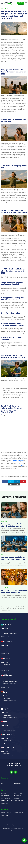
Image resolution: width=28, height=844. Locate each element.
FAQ (15, 781)
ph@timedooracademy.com (10, 683)
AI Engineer (16, 798)
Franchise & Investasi (6, 812)
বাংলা (17, 825)
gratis (22, 465)
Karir (2, 783)
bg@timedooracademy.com (10, 743)
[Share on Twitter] (11, 481)
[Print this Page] (17, 484)
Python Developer (5, 795)
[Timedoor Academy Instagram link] (11, 772)
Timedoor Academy (17, 460)
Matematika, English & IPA (20, 800)
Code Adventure (18, 793)
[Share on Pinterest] (23, 481)
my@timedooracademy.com (10, 667)
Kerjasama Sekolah (18, 812)
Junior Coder (4, 793)
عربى (21, 825)
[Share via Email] (11, 484)
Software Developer (5, 798)
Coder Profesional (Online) (7, 800)
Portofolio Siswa (4, 803)
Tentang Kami (4, 781)
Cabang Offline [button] (5, 637)
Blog (7, 607)
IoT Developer (17, 795)
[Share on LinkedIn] (17, 481)
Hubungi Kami (17, 783)
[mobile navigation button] (26, 3)
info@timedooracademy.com (10, 717)
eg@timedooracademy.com (10, 633)
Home (2, 607)
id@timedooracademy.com (9, 650)
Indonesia (8, 825)
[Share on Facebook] (5, 481)
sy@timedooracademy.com (9, 730)
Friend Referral (4, 815)
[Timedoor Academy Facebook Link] (15, 772)
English (13, 825)
